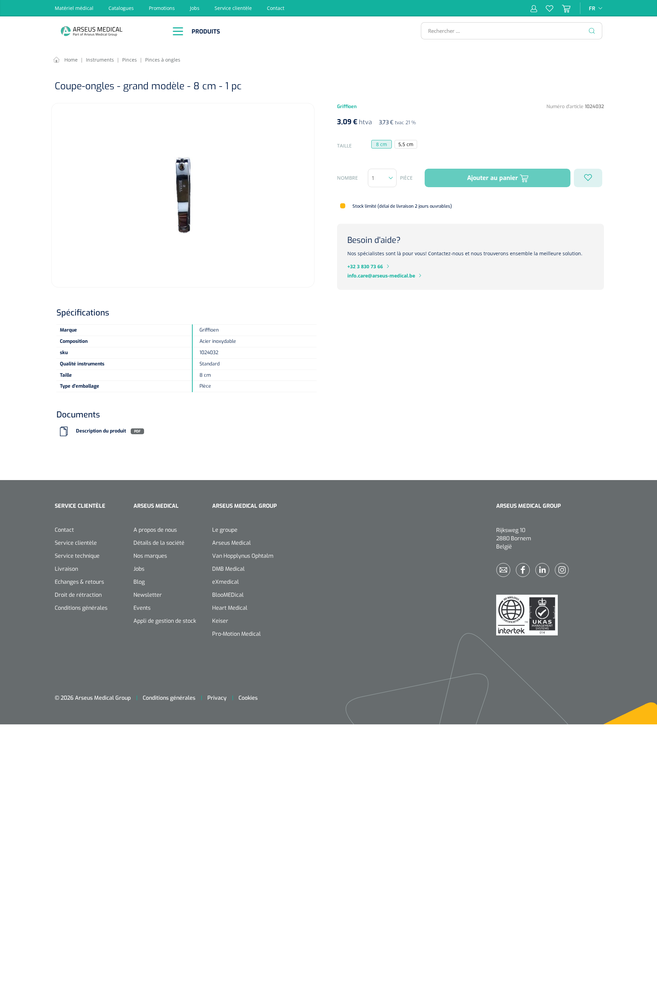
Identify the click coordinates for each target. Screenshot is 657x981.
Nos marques (150, 555)
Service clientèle (233, 8)
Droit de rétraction (78, 594)
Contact (275, 8)
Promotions (162, 8)
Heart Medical (229, 607)
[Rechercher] (592, 31)
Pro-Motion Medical (236, 633)
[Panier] (561, 8)
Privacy (217, 697)
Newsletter (147, 594)
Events (142, 607)
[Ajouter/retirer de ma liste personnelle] (588, 178)
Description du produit (101, 431)
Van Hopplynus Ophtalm (242, 555)
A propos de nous (155, 529)
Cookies (248, 697)
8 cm (381, 144)
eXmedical (225, 581)
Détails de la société (158, 542)
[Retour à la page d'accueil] (109, 31)
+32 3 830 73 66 (365, 266)
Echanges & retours (79, 581)
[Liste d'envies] (545, 8)
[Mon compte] (533, 8)
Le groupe (224, 529)
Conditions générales (81, 607)
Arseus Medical (231, 542)
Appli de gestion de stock (164, 620)
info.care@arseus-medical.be (381, 275)
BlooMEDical (228, 594)
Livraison (66, 568)
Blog (139, 581)
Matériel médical (74, 8)
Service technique (77, 555)
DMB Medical (228, 568)
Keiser (220, 620)
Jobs (194, 8)
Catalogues (121, 8)
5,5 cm (405, 144)
